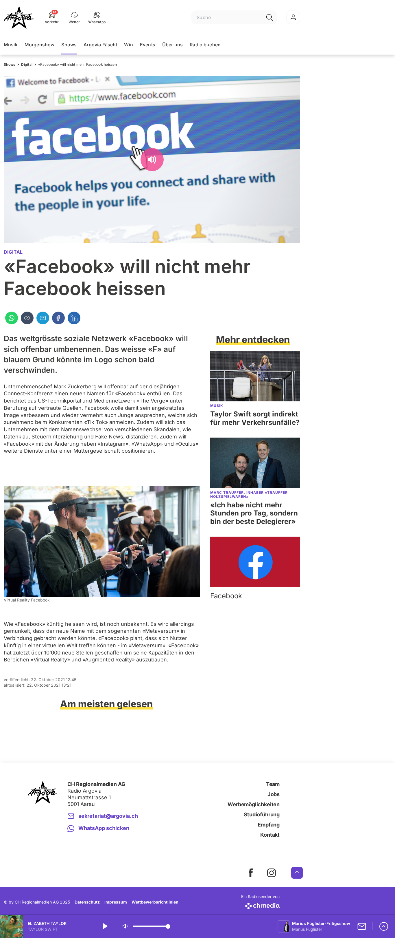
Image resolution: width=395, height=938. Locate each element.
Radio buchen (205, 44)
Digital (26, 64)
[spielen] (104, 926)
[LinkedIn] (74, 318)
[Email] (42, 318)
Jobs (273, 794)
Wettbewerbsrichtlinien (155, 901)
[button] (97, 17)
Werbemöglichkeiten (254, 804)
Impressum (115, 901)
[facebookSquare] (250, 873)
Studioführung (262, 814)
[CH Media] (260, 904)
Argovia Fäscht (100, 44)
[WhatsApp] (11, 318)
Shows (69, 44)
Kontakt (270, 835)
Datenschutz (87, 901)
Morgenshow (40, 44)
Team (273, 784)
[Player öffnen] (383, 926)
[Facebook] (58, 318)
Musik (11, 44)
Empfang (269, 825)
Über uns (172, 44)
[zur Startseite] (19, 17)
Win (128, 44)
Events (147, 44)
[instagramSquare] (271, 873)
